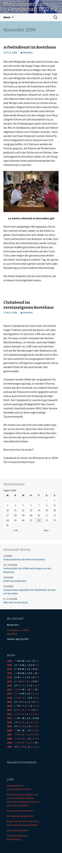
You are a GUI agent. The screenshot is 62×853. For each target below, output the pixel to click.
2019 (9, 685)
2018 (9, 689)
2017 (9, 693)
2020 (9, 681)
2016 (9, 697)
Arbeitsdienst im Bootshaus (29, 47)
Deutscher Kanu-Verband (19, 810)
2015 (9, 701)
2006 (9, 738)
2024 (9, 665)
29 (46, 520)
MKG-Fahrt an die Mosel (15, 602)
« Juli (15, 530)
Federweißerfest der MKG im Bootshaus (24, 559)
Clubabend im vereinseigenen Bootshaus (28, 305)
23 (54, 515)
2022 (9, 673)
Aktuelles (28, 52)
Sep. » (47, 530)
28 (39, 520)
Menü (6, 17)
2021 (9, 677)
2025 (9, 660)
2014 (9, 705)
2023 (9, 669)
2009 (9, 726)
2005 (9, 742)
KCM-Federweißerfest (14, 580)
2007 (9, 734)
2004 (9, 746)
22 (46, 515)
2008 (9, 730)
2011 (9, 718)
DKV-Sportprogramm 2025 (20, 816)
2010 (9, 722)
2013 (9, 709)
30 (54, 520)
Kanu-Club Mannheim (17, 830)
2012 (9, 714)
